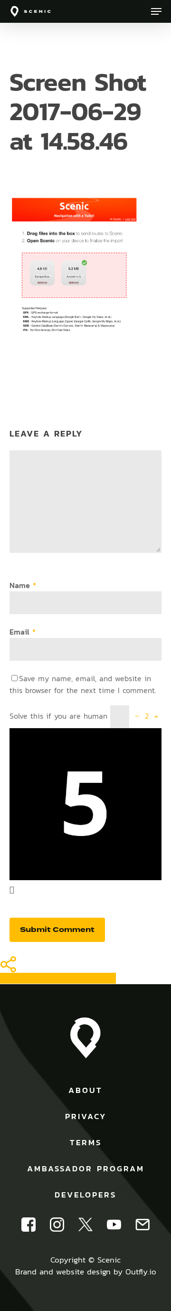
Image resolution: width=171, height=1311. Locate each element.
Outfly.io (140, 1271)
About (85, 1090)
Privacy (85, 1116)
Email (23, 632)
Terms (86, 1142)
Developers (85, 1194)
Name (23, 585)
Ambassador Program (85, 1168)
